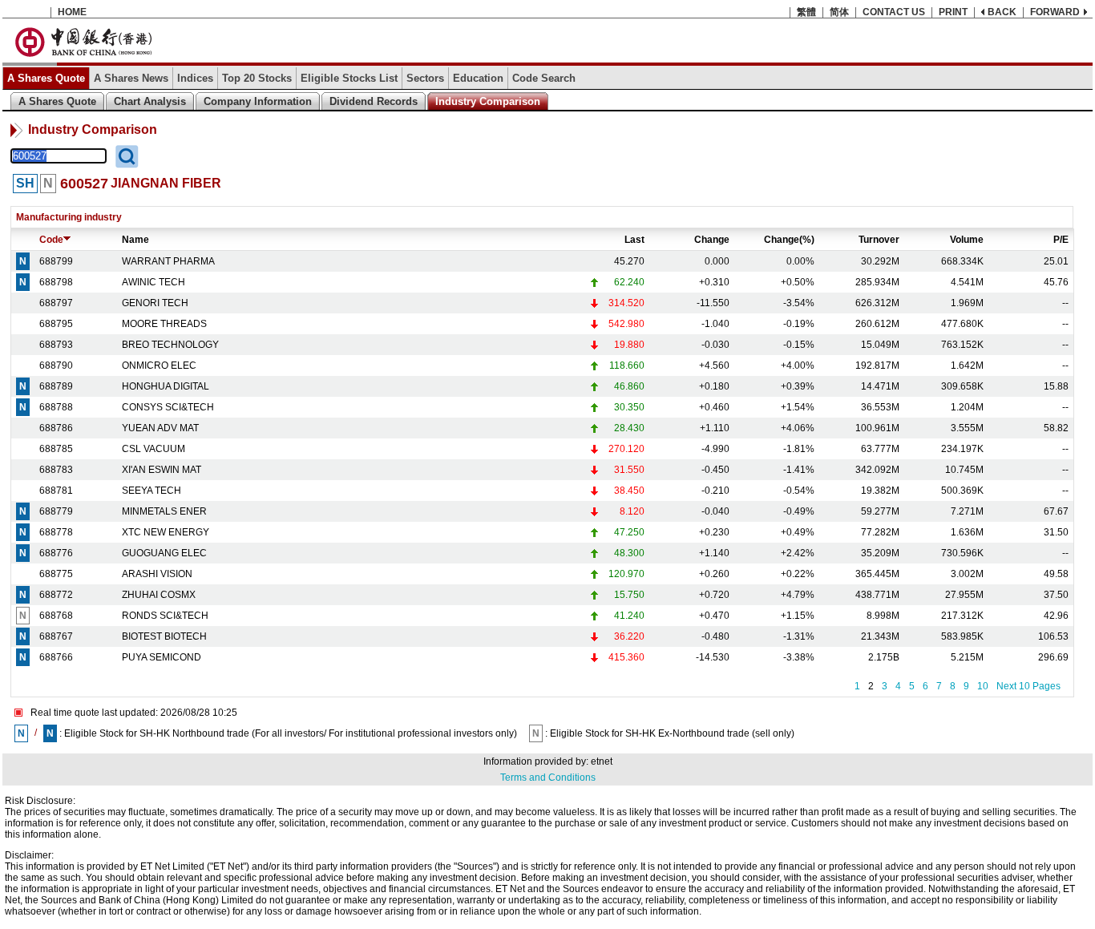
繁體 (806, 12)
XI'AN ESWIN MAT (161, 469)
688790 (56, 365)
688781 (56, 490)
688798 (56, 282)
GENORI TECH (155, 303)
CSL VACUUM (153, 448)
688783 (56, 469)
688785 (56, 448)
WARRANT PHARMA (168, 261)
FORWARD (1055, 12)
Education (478, 78)
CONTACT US (894, 12)
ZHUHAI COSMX (159, 594)
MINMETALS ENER (164, 511)
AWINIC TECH (153, 282)
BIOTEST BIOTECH (164, 636)
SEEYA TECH (151, 490)
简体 (839, 12)
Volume (967, 239)
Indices (195, 78)
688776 (56, 553)
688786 (56, 428)
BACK (1002, 12)
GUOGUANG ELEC (164, 553)
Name (135, 239)
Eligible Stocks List (349, 78)
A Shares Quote (46, 78)
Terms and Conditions (548, 777)
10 (982, 686)
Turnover (879, 239)
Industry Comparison (487, 101)
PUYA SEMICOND (161, 657)
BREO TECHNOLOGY (170, 344)
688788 (56, 407)
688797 (56, 303)
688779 (56, 511)
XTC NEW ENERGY (165, 532)
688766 (56, 657)
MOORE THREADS (164, 323)
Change (711, 239)
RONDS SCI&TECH (165, 615)
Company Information (258, 101)
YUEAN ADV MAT (160, 428)
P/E (1061, 239)
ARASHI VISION (157, 574)
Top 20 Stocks (257, 78)
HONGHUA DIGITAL (165, 386)
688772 (56, 594)
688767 (56, 636)
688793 (56, 344)
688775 (56, 574)
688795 (56, 323)
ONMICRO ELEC (159, 365)
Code (51, 239)
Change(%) (789, 239)
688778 (56, 532)
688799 (56, 261)
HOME (72, 12)
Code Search (544, 78)
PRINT (953, 12)
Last (634, 239)
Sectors (425, 78)
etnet (601, 761)
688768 (56, 615)
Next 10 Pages (1028, 686)
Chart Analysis (150, 101)
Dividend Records (373, 101)
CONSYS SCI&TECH (168, 407)
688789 (56, 386)
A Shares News (131, 78)
